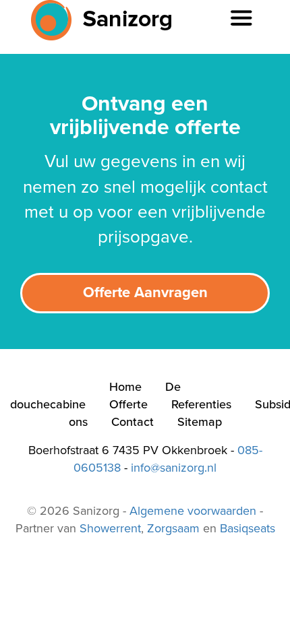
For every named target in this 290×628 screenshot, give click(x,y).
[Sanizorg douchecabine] (96, 20)
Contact (132, 421)
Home (125, 386)
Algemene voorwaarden (192, 510)
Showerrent (110, 528)
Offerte (128, 404)
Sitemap (199, 421)
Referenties (201, 404)
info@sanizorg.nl (173, 467)
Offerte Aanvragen (145, 292)
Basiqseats (247, 528)
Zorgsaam (173, 528)
